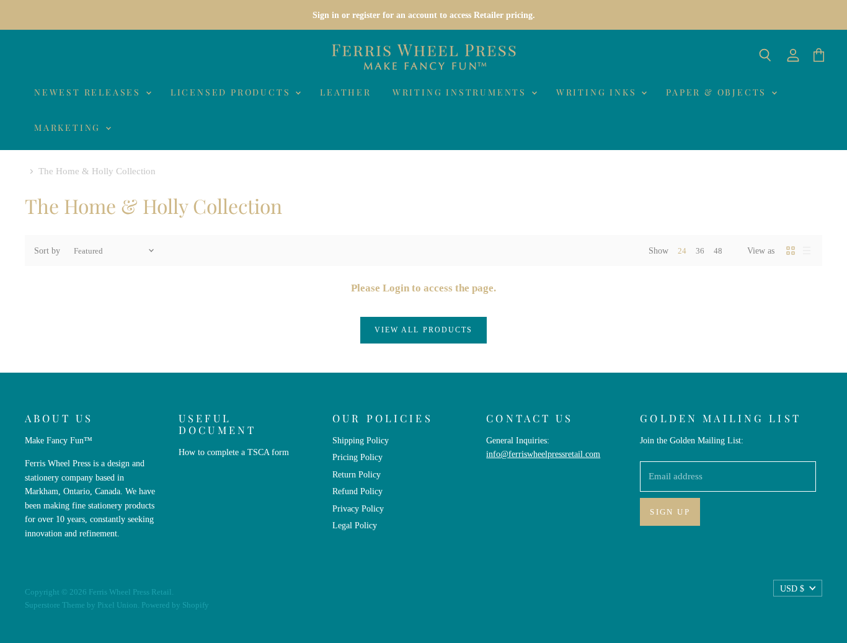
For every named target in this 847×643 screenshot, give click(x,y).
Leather (345, 92)
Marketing (69, 127)
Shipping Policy (360, 440)
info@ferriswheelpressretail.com (543, 454)
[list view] (806, 250)
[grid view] (790, 250)
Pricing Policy (357, 457)
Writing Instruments (461, 92)
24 (682, 250)
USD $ (792, 588)
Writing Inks (598, 92)
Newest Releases (89, 92)
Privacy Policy (358, 508)
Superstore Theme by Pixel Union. (82, 605)
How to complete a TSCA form (234, 452)
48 (718, 250)
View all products (423, 330)
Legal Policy (354, 525)
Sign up (670, 512)
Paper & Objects (718, 92)
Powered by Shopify (175, 605)
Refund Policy (357, 491)
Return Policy (356, 474)
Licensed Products (232, 92)
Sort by (47, 250)
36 (700, 250)
